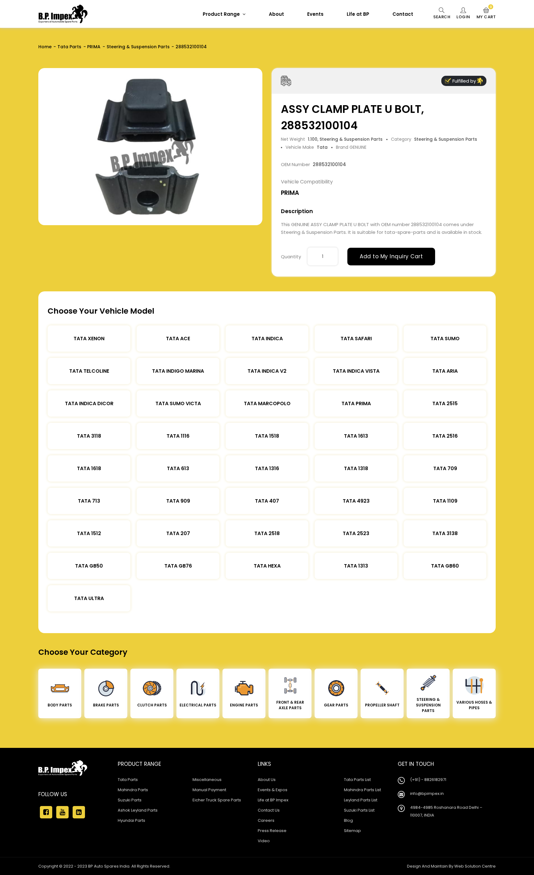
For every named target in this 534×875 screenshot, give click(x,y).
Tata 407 (267, 500)
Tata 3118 (89, 436)
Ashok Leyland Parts (138, 810)
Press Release (272, 831)
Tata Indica (267, 338)
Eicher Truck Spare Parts (217, 800)
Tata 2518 (267, 533)
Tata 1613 (356, 436)
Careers (266, 820)
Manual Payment (209, 790)
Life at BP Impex (273, 800)
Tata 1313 (356, 565)
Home (45, 47)
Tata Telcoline (89, 371)
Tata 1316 (267, 468)
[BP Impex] (63, 14)
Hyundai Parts (131, 820)
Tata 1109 (445, 500)
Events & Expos (272, 790)
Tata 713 (89, 500)
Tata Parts (69, 47)
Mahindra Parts (133, 790)
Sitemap (352, 831)
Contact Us (269, 810)
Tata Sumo (445, 338)
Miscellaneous (207, 780)
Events (315, 14)
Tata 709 (445, 468)
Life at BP (358, 14)
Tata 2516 (445, 436)
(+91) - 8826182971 (428, 780)
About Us (267, 780)
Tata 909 (178, 500)
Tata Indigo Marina (178, 371)
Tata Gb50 (89, 565)
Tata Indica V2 (267, 371)
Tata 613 (178, 468)
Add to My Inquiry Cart (391, 256)
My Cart (486, 13)
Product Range (222, 14)
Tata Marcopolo (267, 403)
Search (441, 17)
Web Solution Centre (475, 866)
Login (463, 17)
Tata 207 (178, 533)
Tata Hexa (267, 565)
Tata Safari (356, 338)
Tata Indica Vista (356, 371)
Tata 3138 (445, 533)
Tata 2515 (445, 403)
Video (264, 841)
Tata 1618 (89, 468)
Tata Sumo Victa (178, 403)
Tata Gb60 (445, 565)
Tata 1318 (356, 468)
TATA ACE (178, 338)
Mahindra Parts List (362, 790)
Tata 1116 (178, 436)
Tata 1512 (89, 533)
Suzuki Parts (130, 800)
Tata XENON (89, 338)
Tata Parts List (357, 780)
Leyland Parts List (360, 800)
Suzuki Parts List (359, 810)
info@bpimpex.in (427, 793)
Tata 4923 (356, 500)
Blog (348, 820)
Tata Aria (445, 371)
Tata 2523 (356, 533)
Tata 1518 (267, 436)
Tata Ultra (89, 598)
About (276, 14)
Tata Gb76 (178, 565)
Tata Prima (356, 403)
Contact (402, 14)
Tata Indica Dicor (89, 403)
